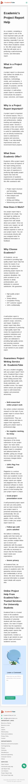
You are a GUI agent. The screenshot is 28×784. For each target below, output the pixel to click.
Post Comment (10, 697)
